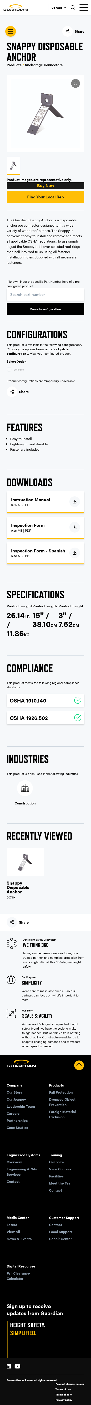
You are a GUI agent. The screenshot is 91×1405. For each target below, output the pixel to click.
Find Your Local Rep (45, 197)
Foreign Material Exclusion (62, 1114)
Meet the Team (61, 1183)
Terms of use (63, 1389)
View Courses (60, 1168)
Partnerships (17, 1120)
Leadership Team (21, 1106)
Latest (12, 1224)
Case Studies (17, 1127)
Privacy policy (63, 1400)
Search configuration (45, 309)
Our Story (14, 1092)
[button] (45, 185)
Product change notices (69, 1384)
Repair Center (60, 1238)
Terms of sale (63, 1394)
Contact (13, 1181)
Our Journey (16, 1099)
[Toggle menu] (83, 7)
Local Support (60, 1231)
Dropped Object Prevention (62, 1102)
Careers (13, 1113)
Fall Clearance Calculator (18, 1276)
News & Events (19, 1238)
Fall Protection (61, 1092)
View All (13, 1231)
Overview (14, 1161)
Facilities (56, 1176)
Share (79, 31)
